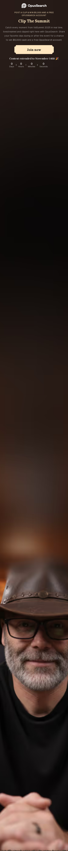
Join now (34, 50)
